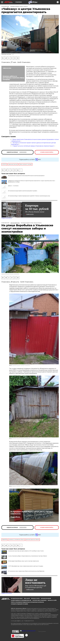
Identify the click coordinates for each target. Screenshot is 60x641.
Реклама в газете (35, 598)
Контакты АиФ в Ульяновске (39, 600)
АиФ (13, 54)
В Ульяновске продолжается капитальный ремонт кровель (22, 190)
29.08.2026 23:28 (5, 222)
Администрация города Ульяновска (10, 273)
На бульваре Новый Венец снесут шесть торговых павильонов (31, 513)
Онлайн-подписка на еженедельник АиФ (21, 600)
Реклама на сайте (52, 600)
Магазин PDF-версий (46, 598)
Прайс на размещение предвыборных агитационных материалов (27, 602)
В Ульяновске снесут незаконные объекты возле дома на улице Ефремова (26, 571)
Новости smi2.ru (6, 218)
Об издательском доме (17, 598)
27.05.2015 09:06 (5, 6)
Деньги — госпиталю (13, 185)
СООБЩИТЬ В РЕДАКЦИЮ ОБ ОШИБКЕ (19, 604)
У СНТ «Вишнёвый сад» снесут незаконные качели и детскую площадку (25, 566)
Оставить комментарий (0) (46, 152)
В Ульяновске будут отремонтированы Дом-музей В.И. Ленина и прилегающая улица (29, 195)
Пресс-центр (27, 598)
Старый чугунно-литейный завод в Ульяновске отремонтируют (33, 146)
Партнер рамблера (42, 631)
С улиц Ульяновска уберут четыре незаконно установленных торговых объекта (27, 556)
